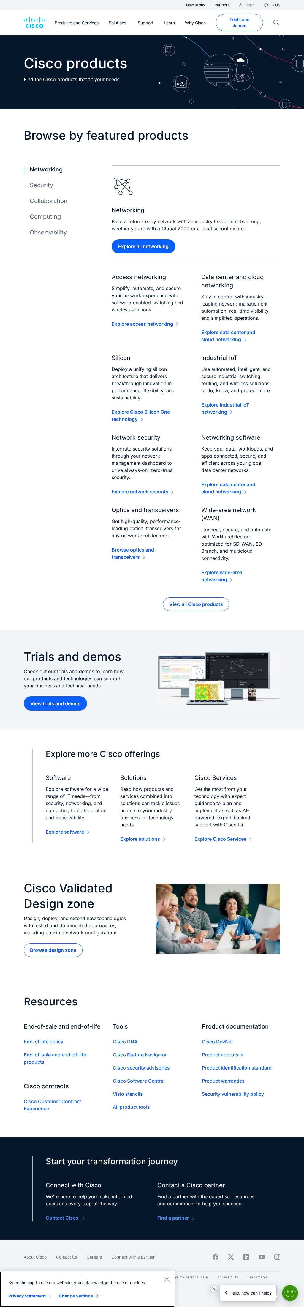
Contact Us (66, 1256)
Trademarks (257, 1277)
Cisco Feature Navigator (140, 1055)
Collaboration (48, 200)
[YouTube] (262, 1257)
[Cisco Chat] (290, 1293)
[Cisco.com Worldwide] (34, 23)
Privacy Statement (27, 1295)
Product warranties (223, 1081)
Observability (48, 232)
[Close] (167, 1279)
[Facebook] (215, 1257)
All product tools (131, 1107)
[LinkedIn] (246, 1257)
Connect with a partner (133, 1256)
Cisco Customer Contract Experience (52, 1104)
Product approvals (222, 1055)
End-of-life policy (43, 1042)
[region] (87, 1289)
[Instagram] (277, 1257)
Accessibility (227, 1277)
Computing (45, 216)
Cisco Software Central (138, 1081)
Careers (94, 1256)
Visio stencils (128, 1094)
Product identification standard (237, 1068)
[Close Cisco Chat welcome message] (213, 1288)
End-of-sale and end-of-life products (55, 1058)
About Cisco (35, 1256)
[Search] (276, 22)
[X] (231, 1257)
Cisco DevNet (217, 1042)
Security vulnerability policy (233, 1094)
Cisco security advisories (141, 1068)
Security (41, 185)
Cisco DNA (125, 1042)
